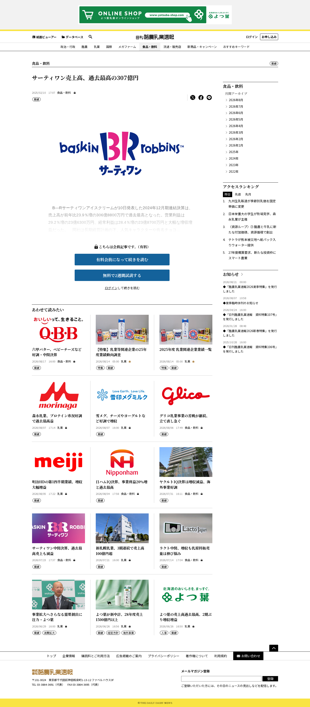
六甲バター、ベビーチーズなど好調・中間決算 (57, 352)
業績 (274, 63)
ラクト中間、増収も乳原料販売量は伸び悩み (184, 550)
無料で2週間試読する (122, 275)
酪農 (85, 47)
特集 (100, 368)
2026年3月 (236, 132)
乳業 (97, 47)
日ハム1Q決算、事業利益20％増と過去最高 (121, 484)
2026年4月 (236, 126)
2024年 (234, 158)
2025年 (234, 152)
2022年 (234, 171)
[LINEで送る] (209, 97)
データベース (74, 37)
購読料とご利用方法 (95, 656)
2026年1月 (236, 145)
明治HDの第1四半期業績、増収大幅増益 (57, 484)
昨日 (227, 194)
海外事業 (128, 633)
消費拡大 (49, 633)
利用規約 (220, 656)
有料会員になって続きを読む (122, 259)
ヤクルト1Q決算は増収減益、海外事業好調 (184, 484)
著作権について (197, 656)
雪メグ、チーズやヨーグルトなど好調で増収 (120, 418)
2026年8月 (236, 100)
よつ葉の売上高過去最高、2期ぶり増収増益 (185, 617)
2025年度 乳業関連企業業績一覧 (185, 349)
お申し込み (269, 37)
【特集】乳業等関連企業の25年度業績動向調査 (121, 352)
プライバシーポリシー (163, 656)
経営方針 (113, 633)
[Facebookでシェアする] (201, 97)
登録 (270, 678)
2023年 (234, 165)
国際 (109, 47)
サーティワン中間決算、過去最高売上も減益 (57, 550)
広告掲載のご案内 (129, 656)
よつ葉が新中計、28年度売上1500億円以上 (119, 617)
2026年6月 (236, 113)
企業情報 (68, 656)
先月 (248, 194)
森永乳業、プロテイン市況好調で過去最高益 (57, 418)
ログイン (252, 37)
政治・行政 (68, 47)
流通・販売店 (172, 47)
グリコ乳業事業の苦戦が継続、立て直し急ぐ (184, 418)
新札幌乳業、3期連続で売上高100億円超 (120, 550)
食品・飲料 (149, 47)
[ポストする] (193, 97)
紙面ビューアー (46, 37)
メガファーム (127, 47)
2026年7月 (236, 106)
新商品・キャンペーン (202, 47)
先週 (238, 194)
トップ (51, 656)
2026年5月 (236, 119)
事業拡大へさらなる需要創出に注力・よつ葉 (57, 617)
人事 (164, 633)
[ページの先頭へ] (273, 648)
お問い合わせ (250, 656)
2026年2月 (236, 139)
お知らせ (231, 274)
